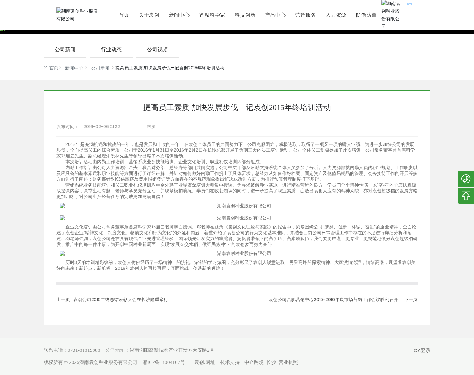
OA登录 (422, 350)
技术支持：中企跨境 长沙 (248, 362)
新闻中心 (74, 68)
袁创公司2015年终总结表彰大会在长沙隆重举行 (120, 299)
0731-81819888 (84, 350)
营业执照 (288, 362)
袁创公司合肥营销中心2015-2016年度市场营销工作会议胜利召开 (333, 299)
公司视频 (157, 49)
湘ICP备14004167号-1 (166, 362)
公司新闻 (65, 49)
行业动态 (111, 49)
